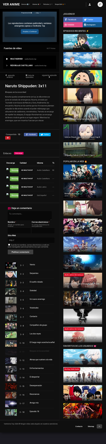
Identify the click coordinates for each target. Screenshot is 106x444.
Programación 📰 (26, 13)
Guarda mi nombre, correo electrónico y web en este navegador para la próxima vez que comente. (28, 246)
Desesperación (36, 385)
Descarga (18, 153)
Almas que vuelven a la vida (41, 360)
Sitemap (91, 426)
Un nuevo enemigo (37, 299)
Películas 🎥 (47, 4)
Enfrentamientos (37, 368)
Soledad (33, 290)
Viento (32, 265)
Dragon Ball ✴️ (59, 4)
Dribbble (70, 25)
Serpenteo (34, 273)
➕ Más (37, 13)
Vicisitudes (34, 308)
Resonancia (34, 394)
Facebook (72, 19)
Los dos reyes (35, 334)
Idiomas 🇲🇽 (35, 4)
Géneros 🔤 (24, 4)
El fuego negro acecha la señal (42, 342)
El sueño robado (36, 282)
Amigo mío (34, 403)
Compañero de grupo (38, 325)
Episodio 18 (34, 411)
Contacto (33, 316)
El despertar (35, 377)
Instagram (91, 25)
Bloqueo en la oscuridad (39, 351)
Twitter (90, 19)
